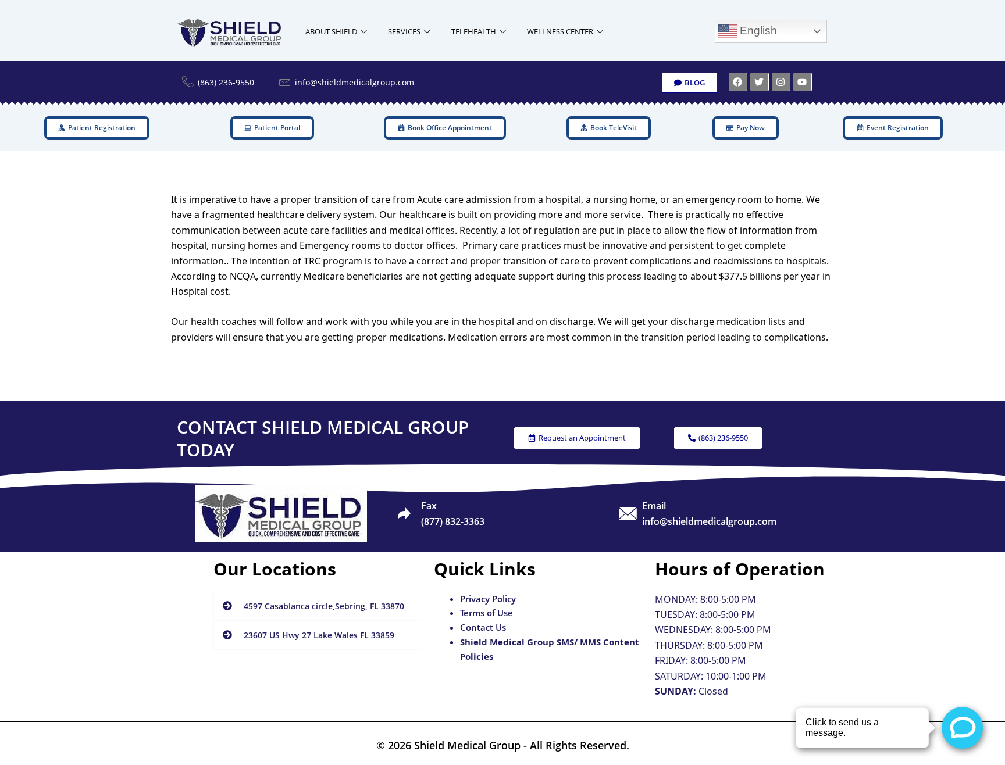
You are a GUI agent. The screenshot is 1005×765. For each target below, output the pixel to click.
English (757, 30)
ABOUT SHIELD (331, 31)
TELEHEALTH (473, 31)
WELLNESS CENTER (560, 31)
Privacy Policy (488, 599)
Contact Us (483, 627)
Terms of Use (486, 613)
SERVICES (404, 31)
